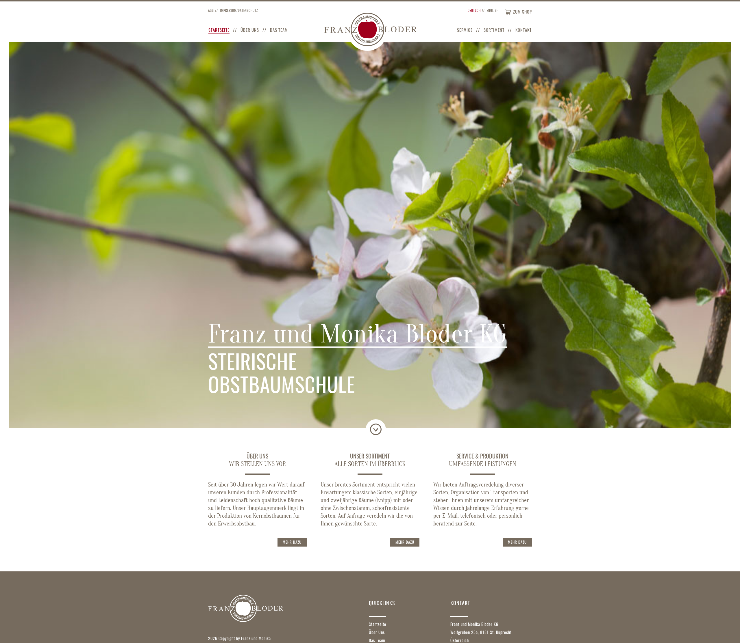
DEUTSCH (474, 10)
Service (465, 30)
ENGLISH (493, 10)
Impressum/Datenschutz (239, 10)
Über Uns (249, 30)
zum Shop (522, 11)
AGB (211, 10)
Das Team (279, 30)
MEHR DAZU (292, 542)
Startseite (219, 30)
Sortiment (494, 30)
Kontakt (523, 30)
